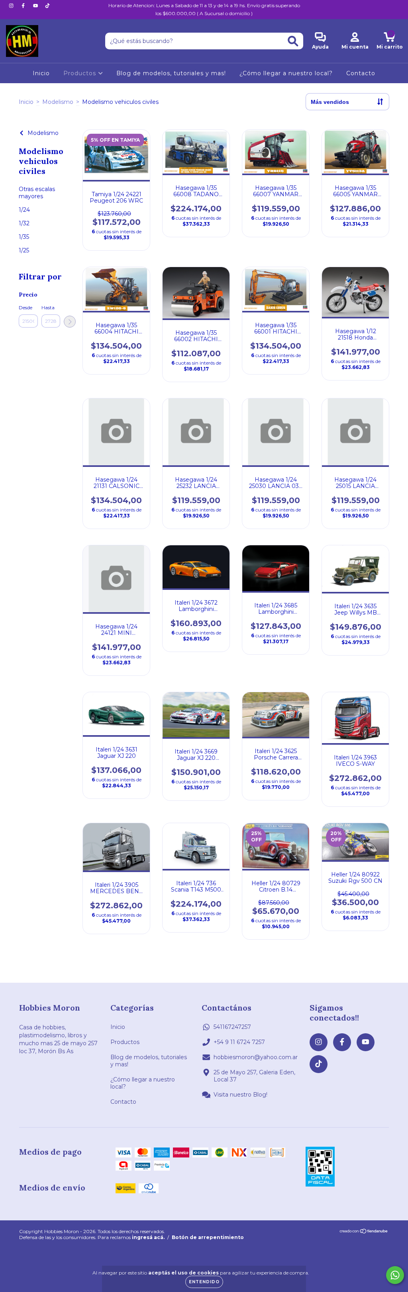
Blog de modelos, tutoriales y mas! (171, 73)
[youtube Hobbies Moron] (36, 5)
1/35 (24, 236)
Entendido (204, 1281)
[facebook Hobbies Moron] (24, 5)
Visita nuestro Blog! (240, 1094)
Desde (25, 307)
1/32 (24, 223)
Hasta (48, 307)
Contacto (360, 73)
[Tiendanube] (364, 1232)
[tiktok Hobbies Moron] (47, 5)
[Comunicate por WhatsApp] (395, 1275)
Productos (80, 73)
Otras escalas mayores (37, 192)
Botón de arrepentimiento (208, 1237)
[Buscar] (293, 41)
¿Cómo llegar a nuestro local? (286, 73)
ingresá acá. (148, 1237)
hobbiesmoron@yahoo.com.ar (256, 1057)
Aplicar (70, 322)
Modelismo (57, 101)
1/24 (24, 209)
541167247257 (232, 1026)
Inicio (41, 73)
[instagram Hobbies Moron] (12, 5)
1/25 (24, 250)
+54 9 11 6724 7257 (239, 1042)
